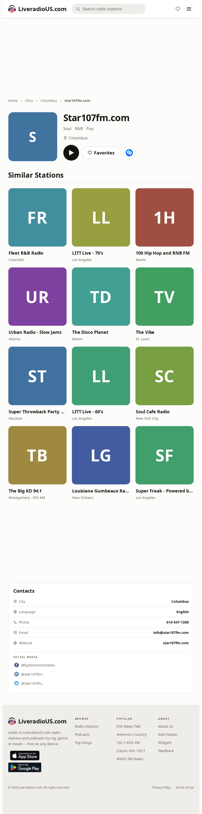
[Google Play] (24, 767)
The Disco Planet (90, 332)
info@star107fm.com (171, 632)
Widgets (165, 742)
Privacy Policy (161, 787)
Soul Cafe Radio (152, 412)
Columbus (48, 100)
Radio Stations (87, 726)
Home (13, 100)
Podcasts (82, 734)
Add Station (167, 734)
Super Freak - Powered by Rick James (164, 491)
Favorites (104, 153)
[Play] (71, 153)
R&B (79, 128)
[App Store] (24, 755)
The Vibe (145, 332)
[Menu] (189, 9)
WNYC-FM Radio (130, 759)
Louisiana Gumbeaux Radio (101, 491)
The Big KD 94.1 (25, 491)
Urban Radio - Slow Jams (35, 332)
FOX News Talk (128, 726)
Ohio (29, 100)
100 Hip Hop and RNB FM (163, 253)
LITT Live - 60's (87, 412)
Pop (90, 128)
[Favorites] (178, 9)
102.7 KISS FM (128, 742)
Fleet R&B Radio (26, 253)
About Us (165, 726)
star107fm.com (176, 643)
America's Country (132, 734)
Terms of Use (185, 787)
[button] (37, 217)
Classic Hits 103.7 (131, 750)
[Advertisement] (101, 58)
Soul (67, 128)
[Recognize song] (129, 153)
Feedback (166, 750)
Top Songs (83, 742)
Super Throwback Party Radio (37, 412)
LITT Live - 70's (87, 253)
